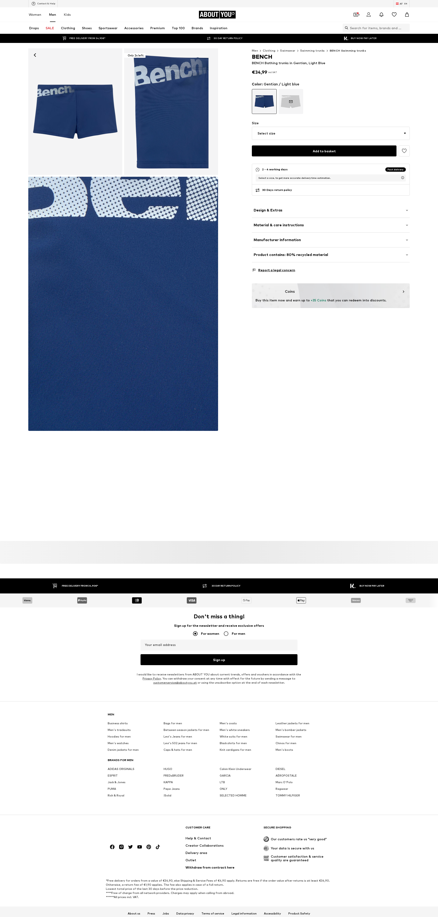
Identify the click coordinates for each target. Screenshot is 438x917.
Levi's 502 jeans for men (180, 743)
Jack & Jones (116, 782)
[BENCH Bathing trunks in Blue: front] (75, 111)
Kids (67, 14)
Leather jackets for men (292, 723)
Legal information (244, 913)
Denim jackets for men (123, 750)
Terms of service (212, 913)
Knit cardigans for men (235, 750)
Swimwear (287, 50)
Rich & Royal (116, 795)
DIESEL (280, 769)
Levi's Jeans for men (178, 736)
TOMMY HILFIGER (288, 795)
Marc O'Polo (284, 782)
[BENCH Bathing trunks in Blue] (123, 304)
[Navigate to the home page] (132, 830)
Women (35, 14)
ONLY (223, 789)
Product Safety (299, 913)
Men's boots (284, 750)
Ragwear (282, 789)
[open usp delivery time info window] (402, 177)
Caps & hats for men (178, 750)
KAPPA (168, 782)
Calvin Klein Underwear (235, 769)
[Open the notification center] (381, 14)
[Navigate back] (35, 55)
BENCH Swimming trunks (348, 50)
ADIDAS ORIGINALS (121, 769)
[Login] (368, 14)
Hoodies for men (119, 736)
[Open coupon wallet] (356, 14)
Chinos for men (286, 743)
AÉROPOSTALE (286, 775)
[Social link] (112, 847)
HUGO (168, 769)
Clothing (269, 50)
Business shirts (118, 723)
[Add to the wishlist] (404, 150)
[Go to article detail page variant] (264, 101)
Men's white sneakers (235, 730)
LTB (222, 782)
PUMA (112, 789)
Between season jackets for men (186, 730)
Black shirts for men (233, 743)
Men (52, 14)
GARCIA (225, 775)
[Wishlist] (394, 14)
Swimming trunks (312, 50)
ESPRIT (113, 775)
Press (151, 913)
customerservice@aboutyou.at (175, 683)
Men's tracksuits (119, 730)
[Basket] (407, 14)
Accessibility (272, 913)
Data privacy (185, 913)
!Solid (167, 795)
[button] (331, 133)
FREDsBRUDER (174, 775)
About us (134, 913)
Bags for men (173, 723)
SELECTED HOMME (233, 795)
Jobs (165, 913)
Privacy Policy (152, 678)
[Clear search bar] (406, 28)
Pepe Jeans (172, 789)
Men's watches (118, 743)
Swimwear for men (289, 736)
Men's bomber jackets (291, 730)
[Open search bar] (345, 28)
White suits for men (233, 736)
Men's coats (228, 723)
